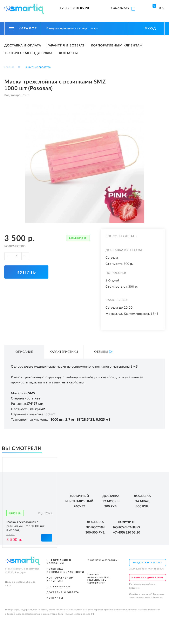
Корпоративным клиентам (117, 45)
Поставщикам (58, 587)
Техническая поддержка (28, 53)
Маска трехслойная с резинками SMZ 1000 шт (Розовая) (25, 526)
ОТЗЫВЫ (103, 351)
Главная (9, 67)
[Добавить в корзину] (46, 538)
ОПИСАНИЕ (24, 351)
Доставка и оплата (22, 45)
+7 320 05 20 (74, 8)
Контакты (68, 53)
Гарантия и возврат (65, 45)
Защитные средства (38, 67)
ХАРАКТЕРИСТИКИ (64, 351)
